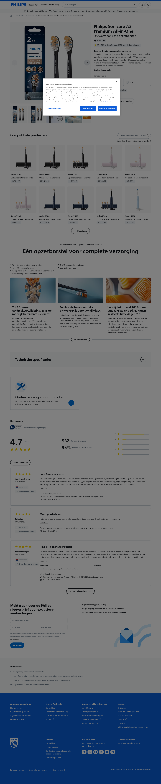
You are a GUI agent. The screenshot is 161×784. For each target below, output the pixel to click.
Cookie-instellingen (54, 108)
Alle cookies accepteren (107, 108)
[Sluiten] (116, 81)
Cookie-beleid (107, 102)
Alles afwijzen (88, 108)
